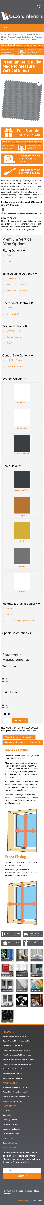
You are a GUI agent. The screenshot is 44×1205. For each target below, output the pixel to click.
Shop (10, 34)
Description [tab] (28, 737)
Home (3, 34)
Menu (8, 28)
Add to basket (20, 720)
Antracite (10, 614)
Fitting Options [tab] (11, 737)
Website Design (23, 1200)
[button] (39, 83)
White (9, 608)
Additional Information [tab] (15, 742)
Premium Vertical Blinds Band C (20, 37)
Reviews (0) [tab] (35, 742)
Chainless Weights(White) (21, 621)
